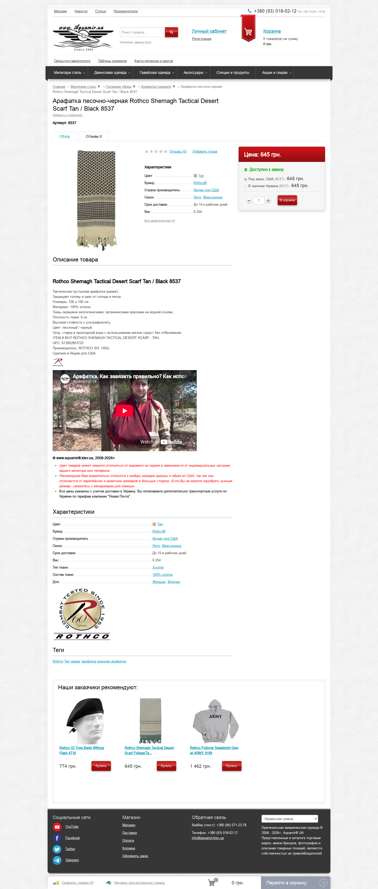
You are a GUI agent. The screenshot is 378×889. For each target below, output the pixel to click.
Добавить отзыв (205, 151)
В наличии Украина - (278, 185)
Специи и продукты (233, 73)
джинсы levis (143, 42)
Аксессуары (193, 73)
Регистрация (201, 39)
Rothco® (200, 183)
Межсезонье (212, 197)
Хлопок (158, 567)
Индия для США (206, 190)
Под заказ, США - (275, 178)
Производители (126, 11)
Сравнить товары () (78, 883)
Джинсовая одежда (110, 73)
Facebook (72, 838)
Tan (67, 661)
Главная (59, 87)
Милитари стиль (67, 73)
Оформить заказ (135, 856)
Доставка (129, 833)
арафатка (89, 661)
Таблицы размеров (112, 61)
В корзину (287, 200)
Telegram (72, 860)
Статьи (100, 11)
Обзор (64, 136)
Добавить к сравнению (67, 115)
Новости (81, 11)
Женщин (159, 582)
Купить (101, 766)
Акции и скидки (274, 73)
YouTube (71, 827)
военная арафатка (111, 661)
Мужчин (174, 582)
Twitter (70, 849)
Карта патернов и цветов (153, 61)
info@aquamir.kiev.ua (208, 838)
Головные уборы (118, 87)
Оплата (128, 840)
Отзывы (94, 136)
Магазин (60, 11)
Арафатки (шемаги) (156, 87)
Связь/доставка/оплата (72, 61)
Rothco (58, 661)
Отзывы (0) (177, 151)
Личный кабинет (209, 31)
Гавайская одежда (155, 73)
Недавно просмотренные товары (139, 883)
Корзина (272, 31)
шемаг (75, 661)
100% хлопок (162, 575)
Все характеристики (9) (160, 220)
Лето (197, 197)
